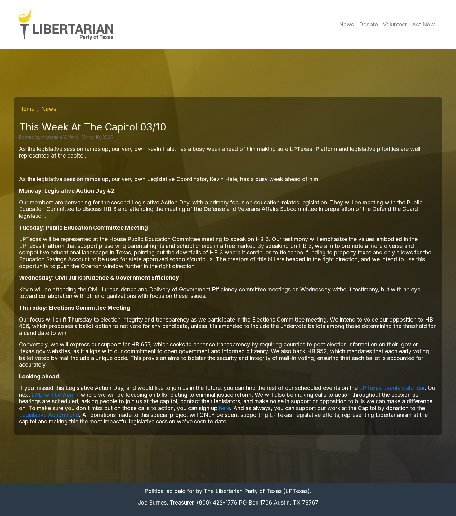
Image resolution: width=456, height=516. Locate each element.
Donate (368, 24)
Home (26, 109)
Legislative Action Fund (49, 415)
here (224, 408)
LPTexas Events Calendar (392, 388)
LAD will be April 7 (55, 394)
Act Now (423, 24)
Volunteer (395, 24)
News (346, 24)
